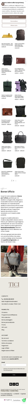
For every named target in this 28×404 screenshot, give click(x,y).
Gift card (4, 327)
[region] (14, 14)
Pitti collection (6, 317)
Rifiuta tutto (14, 25)
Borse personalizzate (8, 322)
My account (5, 338)
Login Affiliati (5, 348)
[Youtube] (17, 384)
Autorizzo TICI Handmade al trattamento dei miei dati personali (14, 369)
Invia (14, 375)
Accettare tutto (14, 17)
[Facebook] (10, 384)
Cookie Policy (14, 391)
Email (3, 362)
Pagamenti (5, 346)
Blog (3, 330)
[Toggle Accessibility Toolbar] (3, 4)
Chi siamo (4, 312)
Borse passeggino (7, 320)
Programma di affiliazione (9, 315)
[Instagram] (14, 384)
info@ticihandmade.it (11, 301)
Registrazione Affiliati (8, 350)
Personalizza (14, 21)
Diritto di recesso (7, 343)
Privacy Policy (5, 391)
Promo (4, 325)
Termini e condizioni (8, 341)
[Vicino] (26, 1)
